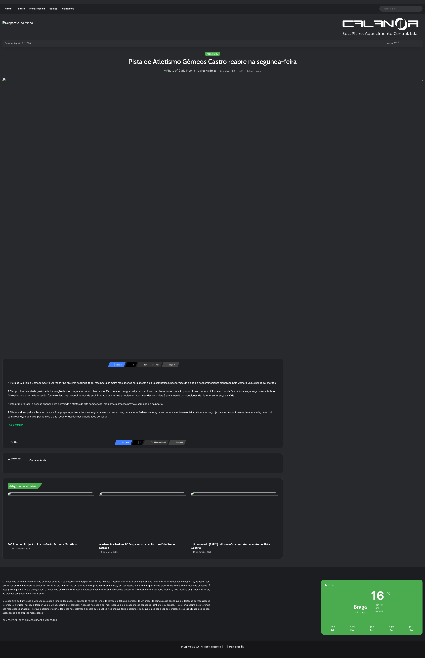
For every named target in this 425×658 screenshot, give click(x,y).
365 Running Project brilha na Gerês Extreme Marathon (42, 544)
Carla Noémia (207, 70)
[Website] (31, 466)
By (242, 646)
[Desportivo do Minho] (17, 23)
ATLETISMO (212, 53)
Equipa (53, 8)
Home (8, 8)
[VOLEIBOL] (58, 43)
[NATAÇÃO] (63, 43)
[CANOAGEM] (36, 43)
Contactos (68, 8)
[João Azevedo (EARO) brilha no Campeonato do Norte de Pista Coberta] (234, 516)
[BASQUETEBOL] (41, 43)
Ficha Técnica (37, 8)
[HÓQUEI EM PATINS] (69, 43)
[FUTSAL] (52, 43)
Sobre (21, 8)
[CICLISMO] (47, 43)
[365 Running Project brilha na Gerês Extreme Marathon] (51, 516)
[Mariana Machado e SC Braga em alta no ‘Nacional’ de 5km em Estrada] (142, 516)
